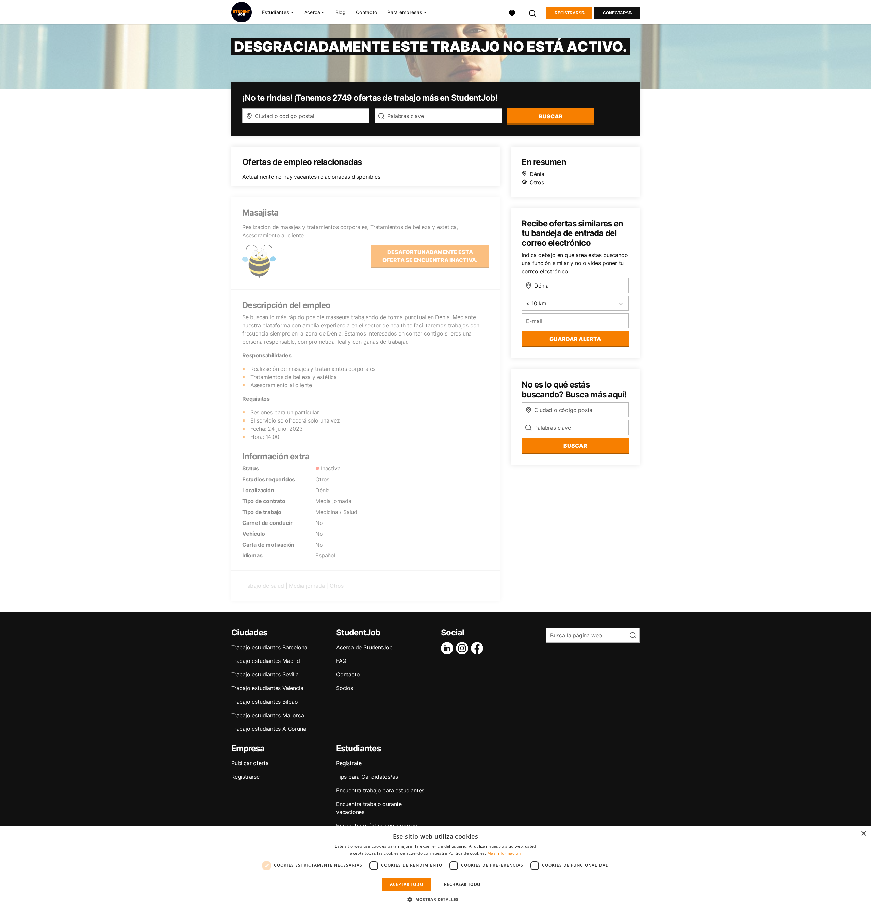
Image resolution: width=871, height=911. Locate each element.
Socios (344, 688)
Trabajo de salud (263, 585)
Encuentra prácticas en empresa (376, 825)
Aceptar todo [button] (406, 884)
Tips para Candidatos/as (367, 776)
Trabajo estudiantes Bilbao (264, 701)
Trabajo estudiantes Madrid (265, 660)
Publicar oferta (250, 763)
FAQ (341, 660)
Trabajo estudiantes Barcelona (269, 647)
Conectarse (617, 13)
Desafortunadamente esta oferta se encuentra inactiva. (430, 255)
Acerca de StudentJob (364, 647)
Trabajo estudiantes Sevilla (265, 674)
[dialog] (435, 868)
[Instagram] (463, 648)
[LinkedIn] (448, 648)
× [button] (863, 833)
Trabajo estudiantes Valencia (267, 688)
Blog (340, 12)
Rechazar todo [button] (462, 884)
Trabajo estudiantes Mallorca (267, 715)
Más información (504, 853)
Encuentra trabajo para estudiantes (380, 790)
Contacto (366, 12)
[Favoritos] (512, 12)
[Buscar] (533, 12)
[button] (435, 899)
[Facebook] (478, 648)
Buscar (551, 116)
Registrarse (569, 13)
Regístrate (349, 763)
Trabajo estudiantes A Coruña (268, 728)
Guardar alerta (575, 339)
